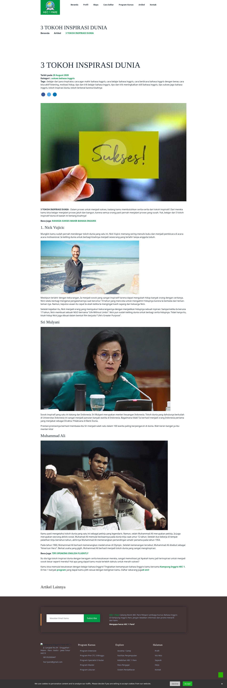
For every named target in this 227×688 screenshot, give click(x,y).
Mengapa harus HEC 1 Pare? (122, 624)
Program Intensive (87, 651)
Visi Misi (158, 655)
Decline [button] (175, 683)
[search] (183, 4)
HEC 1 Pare (114, 615)
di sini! (145, 569)
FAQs (156, 665)
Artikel (142, 4)
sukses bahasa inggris (63, 78)
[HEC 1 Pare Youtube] (173, 4)
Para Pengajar (123, 665)
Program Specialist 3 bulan (91, 660)
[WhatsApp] (220, 674)
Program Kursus (126, 4)
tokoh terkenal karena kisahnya (86, 87)
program (61, 569)
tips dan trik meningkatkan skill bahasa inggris (134, 84)
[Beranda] (50, 7)
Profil (85, 4)
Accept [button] (187, 683)
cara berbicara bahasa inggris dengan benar (157, 81)
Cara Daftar (108, 4)
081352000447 (49, 657)
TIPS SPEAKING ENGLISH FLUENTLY (70, 553)
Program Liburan (87, 669)
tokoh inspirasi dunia (59, 87)
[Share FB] (43, 94)
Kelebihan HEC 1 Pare (126, 660)
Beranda (74, 4)
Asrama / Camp (124, 651)
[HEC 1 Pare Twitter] (176, 4)
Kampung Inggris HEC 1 (172, 566)
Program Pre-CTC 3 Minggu (91, 655)
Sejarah (158, 660)
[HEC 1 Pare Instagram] (170, 4)
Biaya (95, 4)
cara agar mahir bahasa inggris (90, 81)
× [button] (222, 683)
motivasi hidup (67, 84)
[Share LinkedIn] (55, 94)
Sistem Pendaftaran (126, 669)
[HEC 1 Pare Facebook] (166, 4)
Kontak (153, 4)
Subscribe (92, 618)
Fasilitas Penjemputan (127, 655)
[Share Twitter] (49, 94)
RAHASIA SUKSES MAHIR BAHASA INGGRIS (74, 220)
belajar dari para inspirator (60, 81)
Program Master (86, 665)
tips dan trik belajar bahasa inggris (93, 84)
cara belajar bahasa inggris (120, 81)
